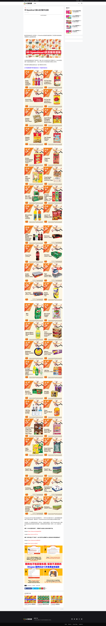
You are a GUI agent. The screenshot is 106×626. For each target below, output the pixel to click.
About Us (27, 0)
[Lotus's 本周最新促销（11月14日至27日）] (68, 27)
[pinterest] (82, 619)
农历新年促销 (38, 585)
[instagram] (79, 619)
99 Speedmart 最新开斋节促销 (43, 604)
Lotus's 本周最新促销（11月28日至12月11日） (76, 16)
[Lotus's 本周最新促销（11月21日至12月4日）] (68, 22)
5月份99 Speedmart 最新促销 (30, 604)
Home (24, 0)
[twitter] (74, 619)
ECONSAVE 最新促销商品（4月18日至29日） (76, 11)
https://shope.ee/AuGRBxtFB (34, 540)
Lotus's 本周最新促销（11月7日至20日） (76, 31)
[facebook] (72, 619)
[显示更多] (46, 588)
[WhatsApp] (40, 588)
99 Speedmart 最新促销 (55, 604)
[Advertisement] (43, 23)
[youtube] (77, 619)
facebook (77, 0)
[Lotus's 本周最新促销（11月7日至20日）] (68, 32)
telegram (81, 0)
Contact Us (36, 0)
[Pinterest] (42, 588)
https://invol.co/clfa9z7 (33, 543)
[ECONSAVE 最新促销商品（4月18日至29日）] (68, 12)
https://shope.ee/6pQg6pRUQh (34, 531)
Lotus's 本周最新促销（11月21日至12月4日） (76, 21)
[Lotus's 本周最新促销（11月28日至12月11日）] (68, 17)
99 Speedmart (29, 585)
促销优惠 (33, 585)
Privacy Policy (32, 0)
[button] (79, 3)
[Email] (44, 588)
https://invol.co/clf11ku (33, 534)
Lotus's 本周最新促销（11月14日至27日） (76, 26)
